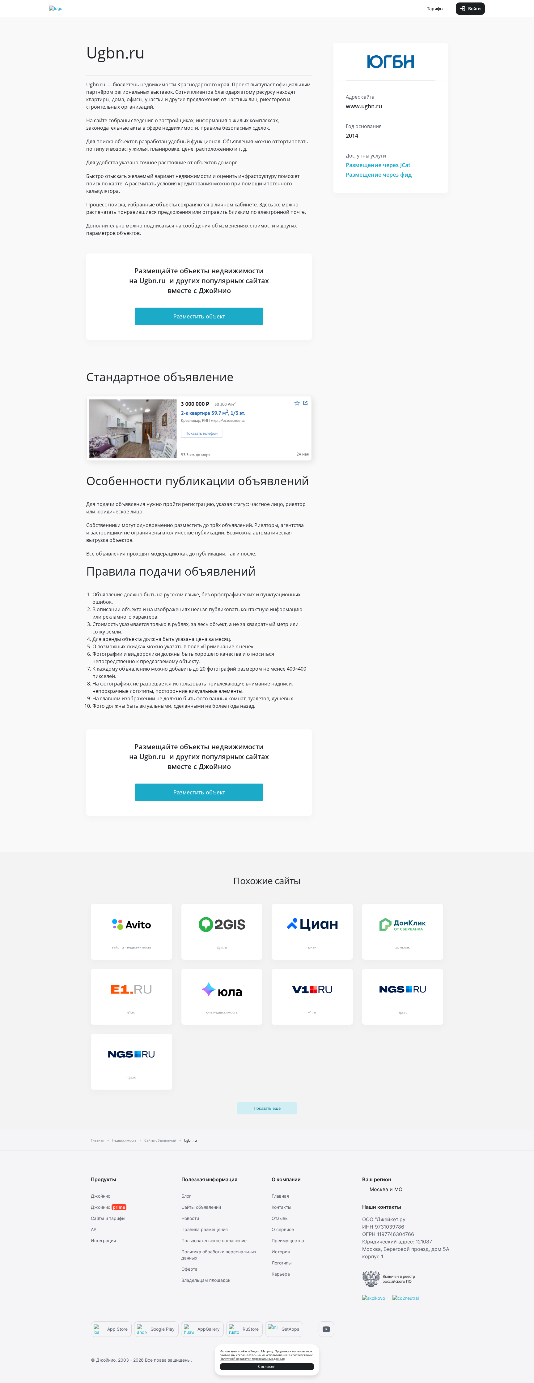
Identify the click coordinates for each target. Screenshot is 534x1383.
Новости (190, 1218)
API (94, 1229)
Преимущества (288, 1240)
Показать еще (267, 1108)
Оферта (189, 1269)
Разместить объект (199, 316)
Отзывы (280, 1218)
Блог (186, 1196)
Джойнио (100, 1196)
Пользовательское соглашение (214, 1240)
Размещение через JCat (378, 165)
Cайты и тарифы (108, 1218)
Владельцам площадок (206, 1280)
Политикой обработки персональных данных (252, 1358)
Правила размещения (204, 1229)
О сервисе (283, 1229)
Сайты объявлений (201, 1207)
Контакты (281, 1207)
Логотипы (282, 1262)
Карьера (281, 1274)
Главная (280, 1196)
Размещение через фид (379, 174)
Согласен (267, 1366)
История (281, 1251)
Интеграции (103, 1240)
